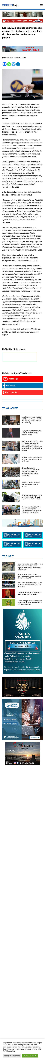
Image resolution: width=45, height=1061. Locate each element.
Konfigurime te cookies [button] (12, 1056)
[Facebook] (5, 64)
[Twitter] (14, 64)
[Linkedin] (18, 64)
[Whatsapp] (9, 64)
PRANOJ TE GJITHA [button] (30, 1056)
